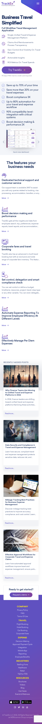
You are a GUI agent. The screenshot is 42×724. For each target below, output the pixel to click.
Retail (22, 671)
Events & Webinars (22, 694)
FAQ (22, 613)
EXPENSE (22, 638)
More (4, 198)
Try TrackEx (15, 69)
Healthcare (22, 668)
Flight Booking (22, 624)
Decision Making (22, 641)
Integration (22, 647)
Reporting (22, 654)
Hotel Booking (22, 627)
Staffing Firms (22, 665)
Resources (22, 678)
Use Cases (22, 691)
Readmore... (9, 413)
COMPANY (22, 607)
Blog (22, 688)
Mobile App (22, 651)
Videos (22, 685)
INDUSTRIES (22, 661)
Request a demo (20, 595)
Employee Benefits (22, 657)
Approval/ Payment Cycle (22, 644)
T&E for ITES (22, 674)
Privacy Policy (22, 610)
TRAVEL (22, 621)
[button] (4, 142)
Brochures (22, 682)
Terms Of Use (22, 616)
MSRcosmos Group (18, 717)
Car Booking (22, 630)
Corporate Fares (22, 634)
